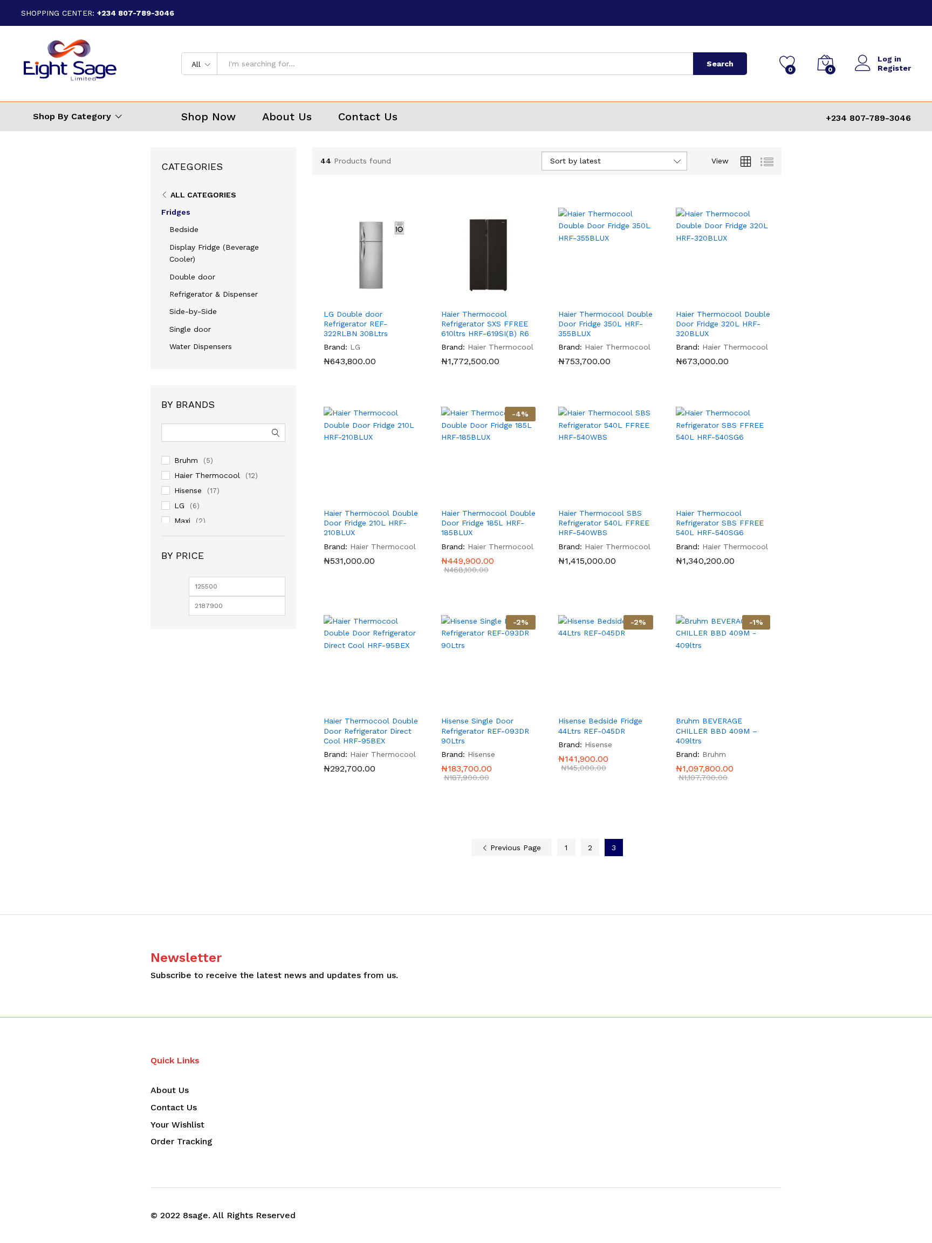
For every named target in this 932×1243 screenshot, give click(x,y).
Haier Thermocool (500, 347)
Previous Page (514, 847)
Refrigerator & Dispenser (213, 294)
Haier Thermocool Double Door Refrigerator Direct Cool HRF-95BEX (371, 730)
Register (894, 68)
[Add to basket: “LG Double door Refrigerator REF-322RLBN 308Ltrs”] (346, 296)
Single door (190, 329)
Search (720, 63)
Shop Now (208, 116)
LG (355, 347)
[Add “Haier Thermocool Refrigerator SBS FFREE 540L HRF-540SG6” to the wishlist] (747, 495)
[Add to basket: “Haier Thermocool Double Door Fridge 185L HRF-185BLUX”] (463, 495)
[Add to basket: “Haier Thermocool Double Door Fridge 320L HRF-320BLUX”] (698, 296)
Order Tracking (181, 1141)
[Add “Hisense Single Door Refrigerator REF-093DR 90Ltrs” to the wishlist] (513, 703)
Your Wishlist (177, 1124)
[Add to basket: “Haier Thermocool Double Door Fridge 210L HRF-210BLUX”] (346, 495)
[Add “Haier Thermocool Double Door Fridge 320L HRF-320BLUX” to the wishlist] (747, 296)
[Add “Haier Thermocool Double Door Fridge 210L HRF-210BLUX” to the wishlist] (396, 495)
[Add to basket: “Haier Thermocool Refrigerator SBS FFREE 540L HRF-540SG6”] (698, 495)
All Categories (203, 194)
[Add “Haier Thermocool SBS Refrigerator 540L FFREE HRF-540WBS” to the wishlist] (630, 495)
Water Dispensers (200, 346)
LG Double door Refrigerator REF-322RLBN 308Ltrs (356, 324)
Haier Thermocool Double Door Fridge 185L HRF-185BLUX (488, 523)
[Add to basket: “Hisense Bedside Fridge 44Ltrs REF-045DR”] (581, 703)
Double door (192, 276)
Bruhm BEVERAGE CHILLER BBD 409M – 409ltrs (716, 730)
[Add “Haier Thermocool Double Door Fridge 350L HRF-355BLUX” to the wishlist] (630, 296)
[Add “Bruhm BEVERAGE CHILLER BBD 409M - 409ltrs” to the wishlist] (747, 703)
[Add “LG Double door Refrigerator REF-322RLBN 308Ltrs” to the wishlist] (396, 296)
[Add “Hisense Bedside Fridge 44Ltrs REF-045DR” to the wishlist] (630, 703)
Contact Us (368, 116)
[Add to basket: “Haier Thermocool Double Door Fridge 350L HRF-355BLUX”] (581, 296)
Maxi (182, 520)
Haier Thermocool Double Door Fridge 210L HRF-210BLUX (371, 523)
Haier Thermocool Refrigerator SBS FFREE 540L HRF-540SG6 (720, 523)
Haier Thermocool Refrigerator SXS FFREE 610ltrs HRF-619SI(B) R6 (485, 324)
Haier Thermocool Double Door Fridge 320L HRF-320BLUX (723, 324)
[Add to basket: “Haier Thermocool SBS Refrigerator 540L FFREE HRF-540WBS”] (581, 495)
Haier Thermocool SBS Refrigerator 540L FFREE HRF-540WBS (603, 523)
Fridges (175, 212)
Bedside (183, 229)
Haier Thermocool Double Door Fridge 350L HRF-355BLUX (605, 324)
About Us (287, 116)
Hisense (481, 754)
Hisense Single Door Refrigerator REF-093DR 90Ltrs (485, 730)
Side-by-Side (193, 311)
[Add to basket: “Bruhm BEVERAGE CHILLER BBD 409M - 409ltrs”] (698, 703)
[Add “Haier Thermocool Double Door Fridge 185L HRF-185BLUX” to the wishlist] (513, 495)
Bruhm (714, 754)
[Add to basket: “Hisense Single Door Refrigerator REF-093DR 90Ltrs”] (463, 703)
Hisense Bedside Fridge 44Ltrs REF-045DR (600, 725)
